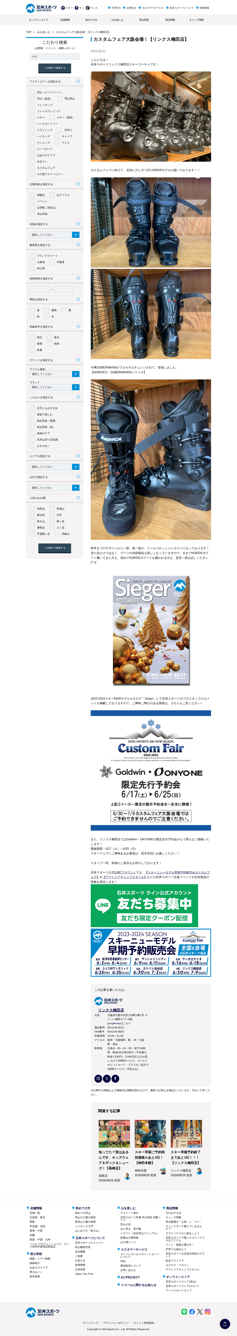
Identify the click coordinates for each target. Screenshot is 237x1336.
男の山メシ (36, 1271)
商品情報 (170, 19)
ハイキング (43, 136)
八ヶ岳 (60, 527)
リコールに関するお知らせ (138, 1285)
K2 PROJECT (130, 1277)
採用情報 (204, 7)
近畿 (32, 1235)
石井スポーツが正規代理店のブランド (185, 1255)
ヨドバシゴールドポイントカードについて (139, 1255)
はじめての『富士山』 (88, 1230)
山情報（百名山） (47, 207)
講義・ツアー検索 (40, 1258)
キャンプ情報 (196, 19)
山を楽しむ (117, 19)
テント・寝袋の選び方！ (180, 1244)
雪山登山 (69, 98)
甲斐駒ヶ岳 (43, 533)
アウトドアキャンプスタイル (182, 1269)
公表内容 (80, 1269)
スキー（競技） (66, 117)
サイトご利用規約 (143, 1322)
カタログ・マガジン (177, 1265)
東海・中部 (36, 1230)
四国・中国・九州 (40, 1239)
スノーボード (45, 148)
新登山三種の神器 (85, 1221)
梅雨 (54, 310)
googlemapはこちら (119, 1023)
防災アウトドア (175, 1260)
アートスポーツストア (179, 1290)
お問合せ (131, 7)
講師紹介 (35, 1263)
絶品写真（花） (46, 427)
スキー (69, 7)
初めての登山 (83, 1212)
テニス (94, 7)
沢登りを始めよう (176, 1249)
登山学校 (144, 19)
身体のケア (43, 433)
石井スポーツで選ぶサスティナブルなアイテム (185, 1239)
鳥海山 (60, 508)
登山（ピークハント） (50, 92)
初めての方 (91, 19)
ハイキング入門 (84, 1226)
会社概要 (80, 1251)
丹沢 (59, 514)
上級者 (41, 262)
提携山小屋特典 (129, 1237)
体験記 (41, 195)
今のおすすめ (173, 1212)
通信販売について (130, 1265)
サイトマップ (90, 1322)
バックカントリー (47, 123)
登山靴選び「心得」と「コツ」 (184, 1221)
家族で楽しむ (45, 414)
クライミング (45, 130)
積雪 (39, 343)
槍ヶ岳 (60, 521)
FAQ (123, 1261)
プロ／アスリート (47, 255)
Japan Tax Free (84, 1273)
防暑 (39, 349)
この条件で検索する (55, 67)
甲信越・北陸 (37, 1226)
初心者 (41, 268)
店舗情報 (65, 19)
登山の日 (125, 1224)
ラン (81, 7)
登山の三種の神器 (85, 1217)
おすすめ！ (43, 445)
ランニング (43, 142)
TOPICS (116, 7)
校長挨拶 (35, 1276)
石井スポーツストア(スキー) (182, 1286)
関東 (32, 1221)
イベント (42, 201)
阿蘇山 (66, 533)
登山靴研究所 (83, 1247)
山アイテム (63, 195)
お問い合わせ (128, 1270)
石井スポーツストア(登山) (181, 1281)
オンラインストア (38, 19)
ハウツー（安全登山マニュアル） (139, 1233)
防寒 (56, 343)
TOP (28, 32)
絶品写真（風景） (47, 420)
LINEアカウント (125, 872)
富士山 (41, 521)
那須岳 (41, 514)
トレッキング (45, 104)
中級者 (60, 262)
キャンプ (67, 136)
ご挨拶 (79, 1256)
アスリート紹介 (129, 1212)
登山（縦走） (45, 98)
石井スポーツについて (182, 7)
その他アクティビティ (50, 174)
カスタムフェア (46, 167)
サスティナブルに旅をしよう (182, 1233)
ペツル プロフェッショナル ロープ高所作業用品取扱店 (49, 1245)
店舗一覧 (35, 1212)
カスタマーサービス (153, 7)
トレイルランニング (48, 111)
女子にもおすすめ (47, 408)
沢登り (68, 130)
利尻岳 (41, 508)
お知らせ (80, 1260)
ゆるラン (42, 161)
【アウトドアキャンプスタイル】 (125, 877)
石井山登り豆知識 (47, 439)
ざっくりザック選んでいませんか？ (184, 1227)
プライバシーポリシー (116, 1322)
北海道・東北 (37, 1217)
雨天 (56, 337)
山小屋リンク (128, 1242)
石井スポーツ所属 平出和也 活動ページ (140, 1218)
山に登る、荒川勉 (130, 1228)
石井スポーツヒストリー (89, 1242)
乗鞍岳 (41, 527)
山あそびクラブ (46, 155)
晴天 (39, 337)
